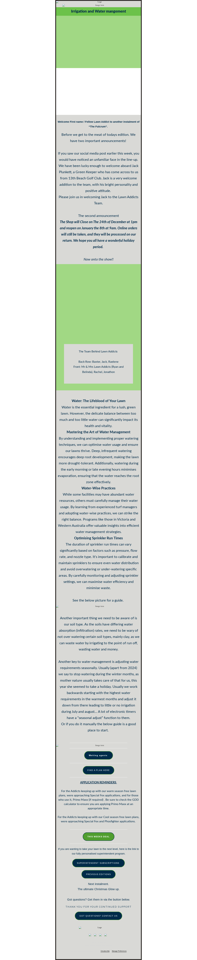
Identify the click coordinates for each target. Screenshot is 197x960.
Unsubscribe (105, 951)
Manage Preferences (119, 951)
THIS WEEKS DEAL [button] (98, 836)
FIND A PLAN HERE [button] (98, 770)
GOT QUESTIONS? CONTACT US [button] (98, 916)
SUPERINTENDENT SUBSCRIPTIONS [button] (98, 863)
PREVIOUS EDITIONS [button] (98, 874)
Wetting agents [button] (98, 755)
